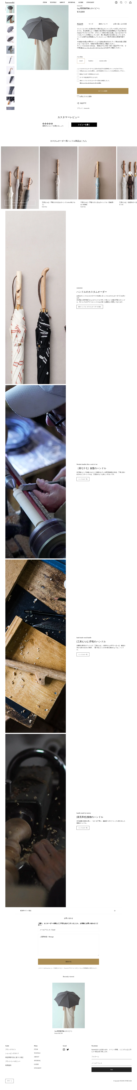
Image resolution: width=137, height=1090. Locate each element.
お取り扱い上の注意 (120, 24)
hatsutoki (80, 6)
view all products (20, 202)
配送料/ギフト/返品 (25, 910)
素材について (103, 24)
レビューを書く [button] (84, 125)
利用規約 (86, 968)
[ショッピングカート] (130, 2)
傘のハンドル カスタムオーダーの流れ (89, 306)
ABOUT (36, 1057)
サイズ (91, 24)
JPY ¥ (8, 1080)
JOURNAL (37, 1060)
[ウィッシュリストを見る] (126, 2)
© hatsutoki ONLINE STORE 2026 (122, 1081)
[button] (44, 2)
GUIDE (36, 1064)
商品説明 (80, 24)
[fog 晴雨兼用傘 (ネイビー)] (10, 9)
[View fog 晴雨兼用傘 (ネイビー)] (10, 50)
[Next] (130, 173)
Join (111, 1069)
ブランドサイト (10, 1049)
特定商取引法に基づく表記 (14, 1057)
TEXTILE (37, 1053)
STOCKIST (37, 1068)
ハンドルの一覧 (83, 479)
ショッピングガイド (12, 1053)
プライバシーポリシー (74, 968)
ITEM (36, 1049)
